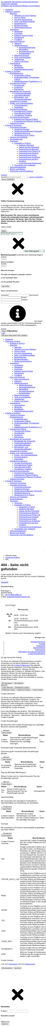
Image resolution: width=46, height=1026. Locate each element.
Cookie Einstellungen (36, 654)
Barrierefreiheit (39, 648)
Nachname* (34, 295)
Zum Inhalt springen (27, 2)
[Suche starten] (28, 177)
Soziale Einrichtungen (23, 463)
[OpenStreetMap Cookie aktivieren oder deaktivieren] (2, 807)
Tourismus (18, 503)
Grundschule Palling (22, 431)
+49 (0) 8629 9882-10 (13, 595)
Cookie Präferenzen (22, 665)
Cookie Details (6, 733)
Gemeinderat (19, 405)
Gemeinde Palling (12, 557)
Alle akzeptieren (7, 683)
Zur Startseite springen (10, 2)
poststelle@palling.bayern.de (18, 597)
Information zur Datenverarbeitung (31, 652)
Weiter (4, 231)
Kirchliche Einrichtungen (24, 473)
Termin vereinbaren (8, 179)
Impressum (40, 646)
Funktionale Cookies (8, 690)
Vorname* (5, 295)
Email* (24, 297)
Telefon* (25, 300)
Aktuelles (18, 347)
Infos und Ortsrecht (21, 379)
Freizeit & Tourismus (18, 483)
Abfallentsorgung (25, 385)
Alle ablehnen (18, 683)
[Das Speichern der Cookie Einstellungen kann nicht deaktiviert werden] (2, 782)
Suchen (4, 177)
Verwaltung (18, 365)
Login (3, 333)
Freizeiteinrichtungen (22, 487)
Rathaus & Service (17, 343)
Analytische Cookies (23, 690)
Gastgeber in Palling (27, 507)
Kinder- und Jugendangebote (25, 455)
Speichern (17, 968)
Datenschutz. (30, 964)
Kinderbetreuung (21, 419)
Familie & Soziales (17, 415)
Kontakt (42, 644)
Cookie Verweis (38, 690)
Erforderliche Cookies (22, 687)
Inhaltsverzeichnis (38, 642)
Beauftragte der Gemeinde (24, 441)
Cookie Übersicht (7, 687)
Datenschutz (40, 650)
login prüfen (5, 286)
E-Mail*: (4, 1011)
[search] (17, 177)
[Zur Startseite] (20, 6)
